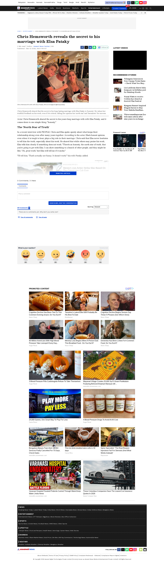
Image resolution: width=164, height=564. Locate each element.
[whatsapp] (137, 2)
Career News (64, 530)
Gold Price (47, 537)
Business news (23, 537)
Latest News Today (40, 510)
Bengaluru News (108, 510)
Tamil (65, 2)
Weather (21, 544)
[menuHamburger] (147, 8)
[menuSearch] (150, 8)
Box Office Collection (69, 517)
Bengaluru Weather (57, 544)
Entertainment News (25, 517)
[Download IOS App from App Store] (145, 549)
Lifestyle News (23, 530)
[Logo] (26, 8)
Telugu (59, 2)
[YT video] (141, 2)
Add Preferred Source (114, 3)
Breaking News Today (25, 510)
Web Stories (74, 530)
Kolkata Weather (85, 13)
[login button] (143, 8)
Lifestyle (105, 8)
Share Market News (36, 537)
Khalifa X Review (72, 13)
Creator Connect (119, 8)
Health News (47, 530)
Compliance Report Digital (110, 555)
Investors (123, 555)
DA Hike (55, 537)
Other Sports (62, 524)
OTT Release (37, 517)
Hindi (77, 2)
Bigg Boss (46, 517)
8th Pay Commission (65, 537)
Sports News (22, 524)
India (52, 8)
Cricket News (32, 524)
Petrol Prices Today (130, 13)
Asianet (26, 549)
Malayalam (22, 2)
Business (66, 8)
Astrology (56, 530)
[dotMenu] (140, 8)
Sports (83, 8)
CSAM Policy (73, 555)
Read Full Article (63, 173)
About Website (42, 555)
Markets (75, 8)
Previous (141, 13)
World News (60, 510)
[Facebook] (129, 2)
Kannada (39, 2)
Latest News (43, 8)
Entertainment (94, 8)
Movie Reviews (56, 517)
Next (145, 13)
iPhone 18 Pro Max (59, 13)
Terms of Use (53, 555)
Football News (43, 524)
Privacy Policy (63, 555)
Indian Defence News (94, 510)
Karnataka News (71, 510)
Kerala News (82, 510)
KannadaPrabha (49, 2)
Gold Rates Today (116, 13)
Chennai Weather (43, 544)
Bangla (71, 2)
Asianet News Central (41, 46)
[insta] (145, 2)
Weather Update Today (100, 13)
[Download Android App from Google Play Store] (141, 549)
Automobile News (92, 537)
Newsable (30, 2)
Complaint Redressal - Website (89, 555)
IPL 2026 (132, 8)
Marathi (83, 2)
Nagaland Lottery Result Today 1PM (39, 13)
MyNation (91, 2)
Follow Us (105, 47)
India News (51, 510)
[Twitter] (133, 2)
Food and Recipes (36, 530)
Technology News (79, 537)
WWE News (53, 524)
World (58, 8)
